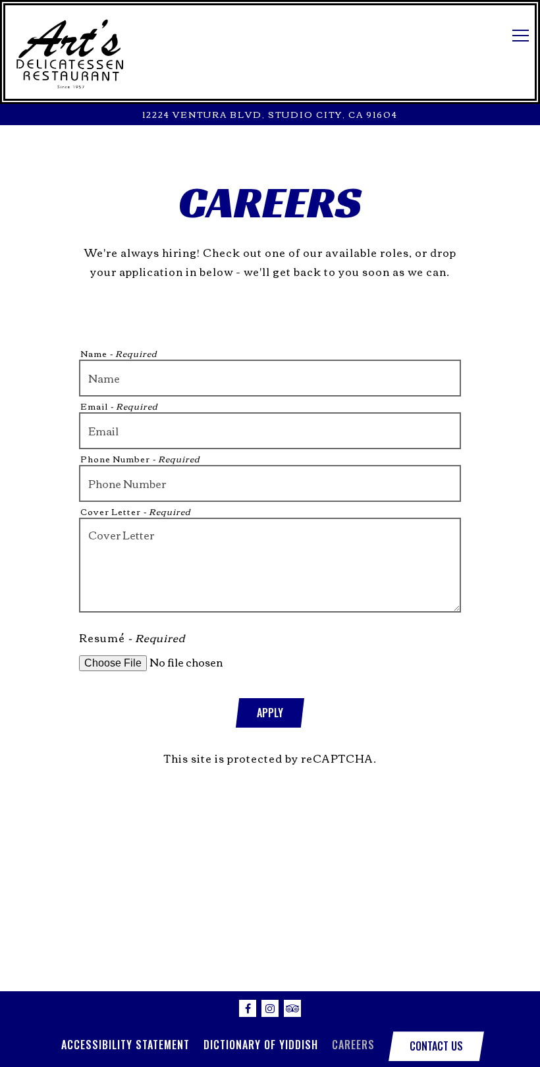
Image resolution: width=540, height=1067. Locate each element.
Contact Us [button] (436, 1046)
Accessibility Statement (125, 1045)
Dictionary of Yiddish (260, 1045)
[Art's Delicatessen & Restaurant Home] (69, 52)
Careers (353, 1045)
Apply (270, 713)
